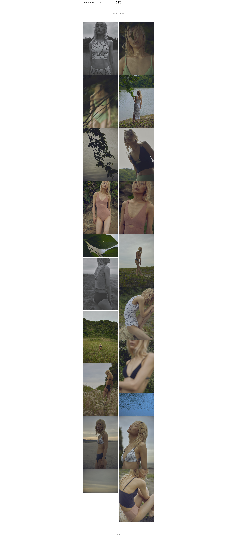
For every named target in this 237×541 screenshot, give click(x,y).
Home (85, 2)
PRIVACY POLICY (118, 534)
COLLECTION (118, 13)
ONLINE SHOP (91, 2)
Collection (98, 2)
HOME (114, 13)
